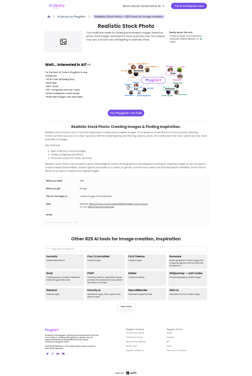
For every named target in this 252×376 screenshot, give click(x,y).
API (168, 341)
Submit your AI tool (134, 337)
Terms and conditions (176, 350)
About (169, 333)
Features (170, 337)
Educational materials (136, 341)
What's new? (131, 346)
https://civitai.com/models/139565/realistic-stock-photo (118, 204)
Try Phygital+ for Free (126, 113)
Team (169, 346)
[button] (144, 6)
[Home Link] (56, 6)
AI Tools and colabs (135, 333)
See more (126, 306)
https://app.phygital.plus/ (101, 206)
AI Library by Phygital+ (71, 16)
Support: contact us (135, 350)
